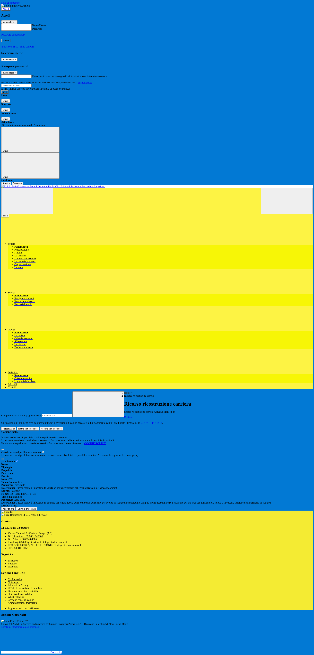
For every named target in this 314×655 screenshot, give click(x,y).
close (5, 216)
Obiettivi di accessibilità (20, 594)
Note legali (13, 582)
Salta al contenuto (10, 2)
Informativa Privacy (18, 585)
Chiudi (6, 101)
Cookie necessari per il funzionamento (21, 452)
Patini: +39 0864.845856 (25, 539)
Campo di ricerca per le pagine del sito (21, 415)
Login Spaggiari (85, 82)
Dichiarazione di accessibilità (23, 591)
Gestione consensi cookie (21, 600)
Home (127, 392)
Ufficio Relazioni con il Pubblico (25, 588)
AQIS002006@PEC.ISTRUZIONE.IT (47, 545)
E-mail (35, 76)
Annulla (6, 183)
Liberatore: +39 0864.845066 (27, 536)
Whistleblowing (16, 597)
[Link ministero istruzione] (15, 5)
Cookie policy (15, 579)
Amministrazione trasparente (22, 602)
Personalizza (9, 429)
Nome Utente (39, 25)
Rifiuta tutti (28, 429)
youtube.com (8, 461)
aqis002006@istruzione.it (41, 542)
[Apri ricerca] (287, 201)
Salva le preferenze (26, 509)
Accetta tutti (51, 429)
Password (37, 28)
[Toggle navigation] (27, 201)
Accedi (6, 9)
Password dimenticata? (13, 34)
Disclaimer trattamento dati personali (20, 627)
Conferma (17, 183)
